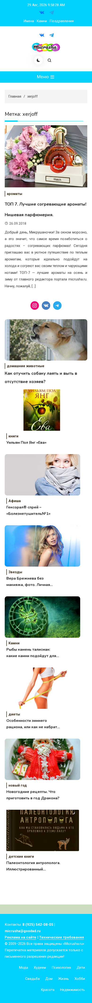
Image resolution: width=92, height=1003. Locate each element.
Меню (43, 76)
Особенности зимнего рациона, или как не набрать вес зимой (32, 724)
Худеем (40, 967)
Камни (42, 21)
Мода (23, 967)
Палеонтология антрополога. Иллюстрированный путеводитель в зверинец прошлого (33, 866)
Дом (49, 979)
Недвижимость (72, 990)
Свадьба (32, 979)
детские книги (21, 856)
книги (13, 436)
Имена (28, 21)
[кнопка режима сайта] (38, 60)
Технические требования (61, 937)
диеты (14, 714)
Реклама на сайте (20, 937)
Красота (47, 990)
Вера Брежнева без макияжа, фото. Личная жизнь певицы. (28, 582)
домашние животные (25, 366)
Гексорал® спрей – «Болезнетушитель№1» (28, 510)
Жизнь (63, 979)
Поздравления (62, 21)
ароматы (14, 194)
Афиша (14, 501)
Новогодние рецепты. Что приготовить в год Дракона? (32, 795)
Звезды (15, 572)
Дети (81, 967)
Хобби (80, 979)
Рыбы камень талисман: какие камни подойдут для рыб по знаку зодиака (31, 653)
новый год (17, 785)
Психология (61, 967)
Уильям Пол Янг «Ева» (26, 442)
